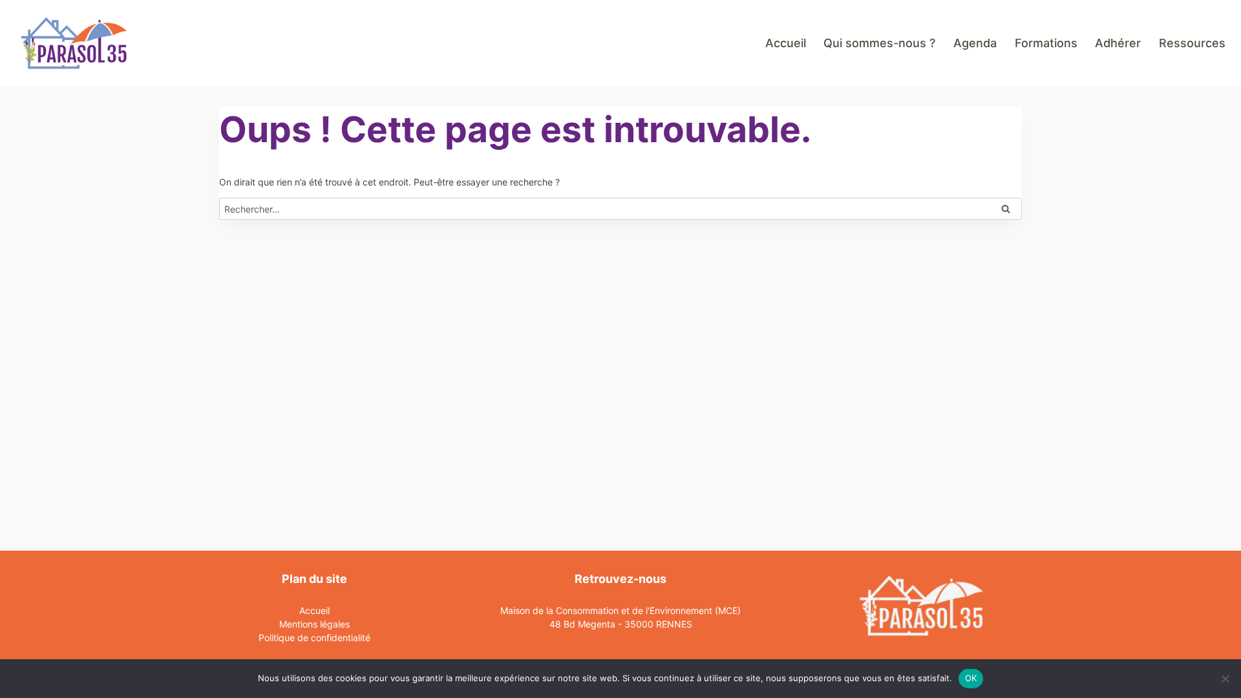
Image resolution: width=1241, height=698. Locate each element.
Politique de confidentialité (314, 637)
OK (971, 678)
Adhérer (1118, 43)
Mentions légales (314, 624)
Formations (1046, 43)
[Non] (1224, 678)
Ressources (1192, 43)
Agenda (975, 43)
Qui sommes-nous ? (879, 43)
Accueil (785, 43)
